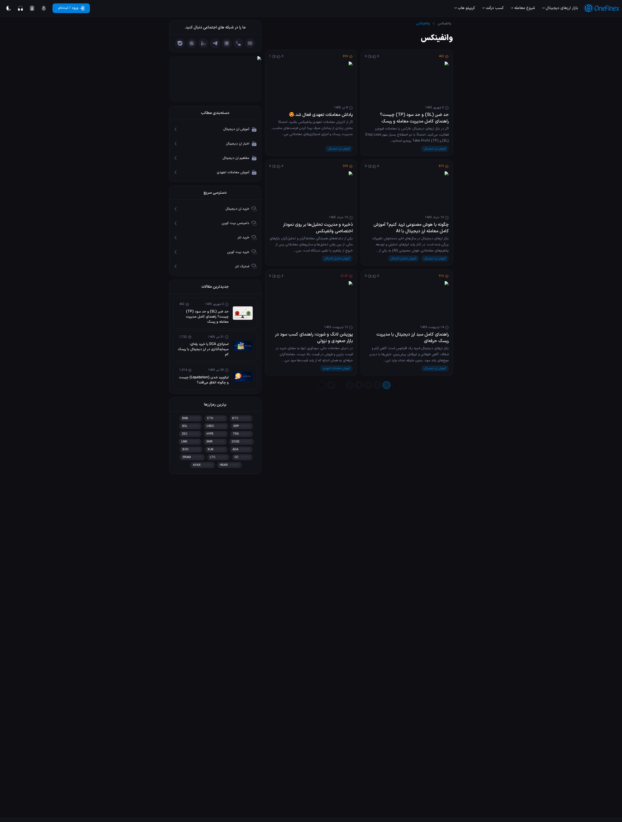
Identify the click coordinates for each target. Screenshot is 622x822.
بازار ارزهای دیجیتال (562, 8)
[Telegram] (215, 43)
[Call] (238, 43)
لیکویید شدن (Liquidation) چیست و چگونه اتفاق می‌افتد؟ (204, 380)
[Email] (250, 43)
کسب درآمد (495, 8)
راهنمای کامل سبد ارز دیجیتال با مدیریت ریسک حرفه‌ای (412, 337)
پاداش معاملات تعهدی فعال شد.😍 (321, 115)
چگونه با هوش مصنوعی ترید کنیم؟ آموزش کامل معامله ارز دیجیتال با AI (411, 227)
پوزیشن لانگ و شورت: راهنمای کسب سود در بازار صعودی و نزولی (314, 337)
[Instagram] (227, 43)
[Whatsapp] (192, 43)
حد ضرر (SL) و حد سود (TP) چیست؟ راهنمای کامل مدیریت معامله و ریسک (414, 118)
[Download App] (32, 8)
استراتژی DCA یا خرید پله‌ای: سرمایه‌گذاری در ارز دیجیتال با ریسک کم (203, 349)
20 (331, 385)
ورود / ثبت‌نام (68, 7)
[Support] (20, 8)
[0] (44, 8)
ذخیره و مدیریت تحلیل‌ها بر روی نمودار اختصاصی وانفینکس (318, 227)
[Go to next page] (322, 385)
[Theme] (9, 8)
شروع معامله (524, 8)
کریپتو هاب (466, 8)
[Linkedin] (203, 43)
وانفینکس (444, 23)
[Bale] (180, 43)
